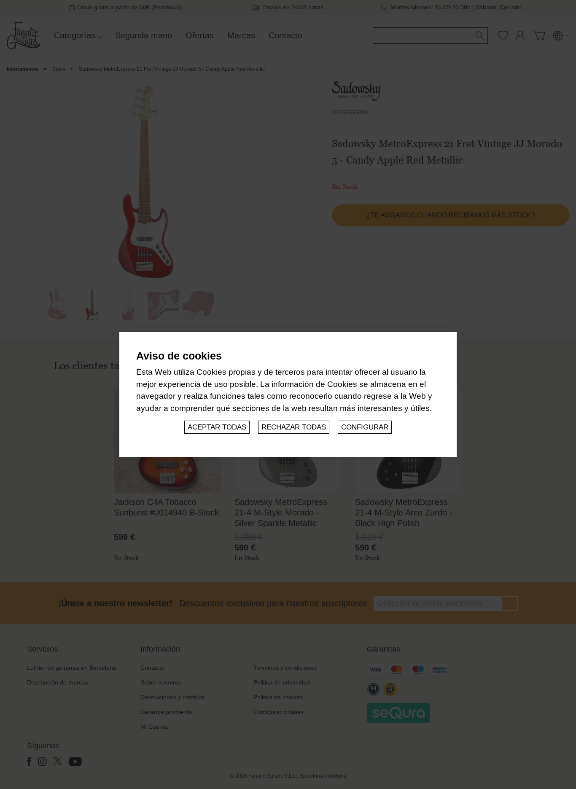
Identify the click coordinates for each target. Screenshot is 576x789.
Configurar (364, 427)
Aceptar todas (217, 427)
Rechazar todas (293, 427)
